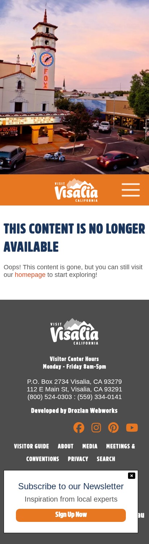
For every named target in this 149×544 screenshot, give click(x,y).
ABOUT (66, 446)
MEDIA (90, 446)
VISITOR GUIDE (31, 446)
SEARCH (106, 459)
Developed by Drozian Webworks (74, 410)
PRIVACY (78, 459)
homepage (30, 274)
